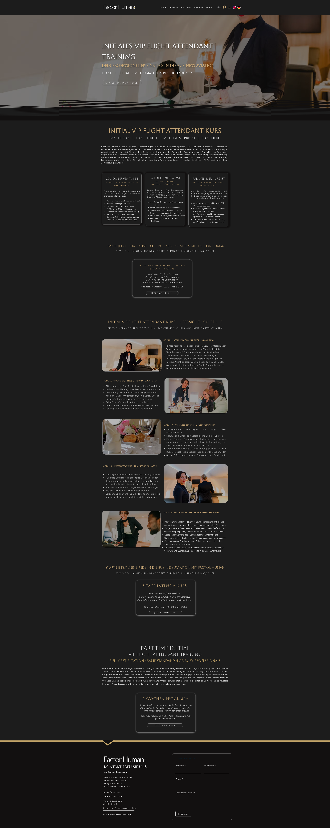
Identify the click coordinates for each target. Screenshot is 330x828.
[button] (229, 7)
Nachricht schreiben (185, 792)
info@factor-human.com (115, 772)
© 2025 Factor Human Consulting (117, 814)
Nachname (210, 765)
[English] (233, 7)
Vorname (180, 765)
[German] (238, 7)
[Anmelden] (224, 7)
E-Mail (179, 779)
